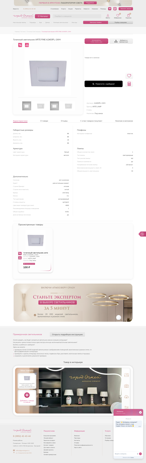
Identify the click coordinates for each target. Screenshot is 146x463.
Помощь (103, 9)
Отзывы (76, 443)
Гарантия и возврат (49, 440)
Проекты (78, 9)
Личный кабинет (48, 438)
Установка (108, 438)
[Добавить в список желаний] (129, 75)
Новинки (95, 9)
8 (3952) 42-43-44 (29, 9)
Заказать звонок (126, 9)
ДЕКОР (47, 22)
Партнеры (77, 438)
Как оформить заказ (50, 443)
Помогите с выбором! (104, 84)
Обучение (108, 435)
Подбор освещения (121, 22)
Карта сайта (77, 447)
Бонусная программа (50, 435)
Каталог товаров (48, 445)
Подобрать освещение (63, 16)
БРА (40, 22)
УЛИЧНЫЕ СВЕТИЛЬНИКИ (60, 22)
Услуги (63, 9)
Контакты (77, 440)
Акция (70, 9)
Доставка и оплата (49, 447)
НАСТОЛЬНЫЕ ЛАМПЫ (19, 22)
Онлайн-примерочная (50, 454)
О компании (55, 9)
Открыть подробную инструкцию (67, 334)
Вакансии (77, 435)
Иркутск (16, 9)
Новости (86, 9)
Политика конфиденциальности (83, 445)
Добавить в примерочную (123, 41)
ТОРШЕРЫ (32, 22)
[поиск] (98, 16)
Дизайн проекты (48, 450)
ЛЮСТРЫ (74, 22)
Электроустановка (95, 22)
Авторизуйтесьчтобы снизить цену (96, 41)
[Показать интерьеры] (126, 375)
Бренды (46, 452)
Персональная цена (30, 263)
